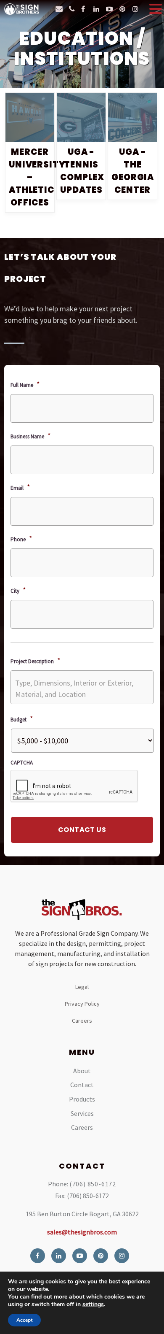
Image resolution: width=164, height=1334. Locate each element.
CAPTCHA (22, 762)
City (18, 590)
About (82, 1071)
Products (82, 1099)
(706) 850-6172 (92, 1184)
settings (93, 1304)
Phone (21, 538)
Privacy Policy (82, 1003)
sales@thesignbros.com (82, 1232)
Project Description (36, 660)
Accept (24, 1320)
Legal (82, 987)
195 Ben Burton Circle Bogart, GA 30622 (82, 1214)
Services (82, 1113)
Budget (22, 719)
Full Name (25, 384)
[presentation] (74, 786)
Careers (82, 1020)
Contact (82, 1084)
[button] (155, 9)
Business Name (31, 435)
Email (20, 487)
